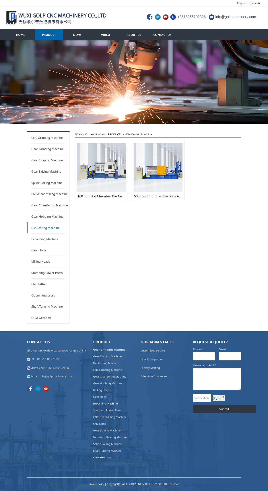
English (241, 3)
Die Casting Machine (45, 228)
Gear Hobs (38, 250)
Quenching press (43, 295)
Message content (204, 365)
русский (255, 3)
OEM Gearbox (41, 318)
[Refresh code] (219, 398)
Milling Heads (40, 262)
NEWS (77, 35)
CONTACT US (162, 35)
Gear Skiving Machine (46, 172)
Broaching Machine (44, 239)
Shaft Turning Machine (47, 307)
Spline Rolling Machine (47, 183)
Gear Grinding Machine (47, 149)
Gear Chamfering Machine (48, 205)
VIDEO (105, 35)
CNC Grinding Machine (47, 138)
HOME (20, 35)
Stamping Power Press (47, 273)
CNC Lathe (38, 284)
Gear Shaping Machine (47, 160)
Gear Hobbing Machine (47, 217)
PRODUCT (49, 35)
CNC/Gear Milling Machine (48, 194)
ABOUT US (134, 35)
